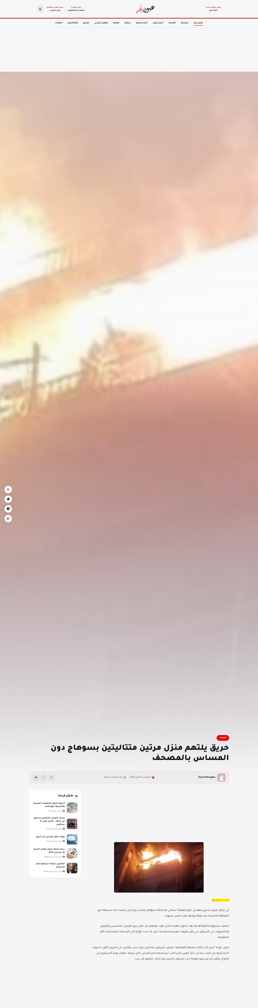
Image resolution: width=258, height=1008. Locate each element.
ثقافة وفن (72, 23)
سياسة (185, 23)
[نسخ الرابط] (36, 777)
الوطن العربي (101, 23)
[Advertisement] (168, 48)
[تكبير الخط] (51, 777)
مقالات (58, 23)
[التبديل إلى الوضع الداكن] (40, 9)
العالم (116, 23)
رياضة (128, 23)
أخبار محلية (142, 23)
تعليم (86, 23)
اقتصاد (172, 23)
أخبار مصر (158, 23)
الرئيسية (198, 23)
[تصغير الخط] (44, 777)
